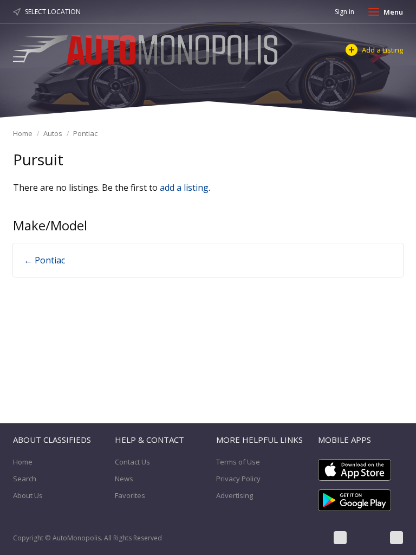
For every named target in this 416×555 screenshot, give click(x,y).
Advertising (234, 495)
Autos (52, 133)
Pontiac (85, 133)
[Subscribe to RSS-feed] (396, 537)
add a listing (184, 187)
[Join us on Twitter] (368, 537)
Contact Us (132, 462)
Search (24, 478)
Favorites (130, 495)
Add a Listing (382, 50)
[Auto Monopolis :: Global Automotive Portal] (147, 48)
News (124, 478)
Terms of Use (238, 462)
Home (22, 133)
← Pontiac (44, 260)
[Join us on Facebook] (340, 537)
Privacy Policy (238, 478)
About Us (28, 495)
